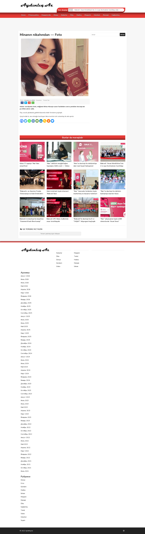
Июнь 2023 (25, 404)
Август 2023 (25, 397)
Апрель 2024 (25, 370)
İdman (23, 493)
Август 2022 (25, 438)
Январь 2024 (25, 380)
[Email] (37, 121)
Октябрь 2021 (26, 468)
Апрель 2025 (25, 330)
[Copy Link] (44, 121)
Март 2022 (25, 451)
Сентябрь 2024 (26, 353)
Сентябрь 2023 (26, 394)
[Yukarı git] (142, 531)
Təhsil (23, 510)
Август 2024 (25, 357)
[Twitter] (25, 121)
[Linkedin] (41, 121)
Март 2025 (25, 333)
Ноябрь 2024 (25, 347)
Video (23, 514)
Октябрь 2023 (26, 390)
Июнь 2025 (25, 323)
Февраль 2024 (26, 377)
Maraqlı (23, 500)
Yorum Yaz (46, 100)
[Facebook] (21, 121)
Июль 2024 (25, 360)
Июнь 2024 (25, 363)
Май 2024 (24, 367)
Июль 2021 (25, 471)
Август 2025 (25, 316)
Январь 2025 (25, 340)
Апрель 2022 (25, 448)
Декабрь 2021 (26, 461)
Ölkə (22, 504)
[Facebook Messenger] (52, 121)
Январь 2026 (25, 300)
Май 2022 (24, 444)
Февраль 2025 (26, 337)
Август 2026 (25, 276)
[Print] (48, 121)
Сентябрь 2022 (26, 434)
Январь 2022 (25, 458)
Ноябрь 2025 (25, 306)
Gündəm (24, 487)
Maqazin (23, 497)
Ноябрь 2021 (25, 464)
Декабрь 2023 (26, 384)
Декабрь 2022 (26, 424)
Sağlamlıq (24, 507)
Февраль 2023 (26, 417)
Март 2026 (25, 293)
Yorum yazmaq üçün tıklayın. (50, 234)
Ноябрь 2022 (25, 427)
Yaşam (23, 520)
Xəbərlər (24, 517)
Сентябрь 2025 (26, 313)
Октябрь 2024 (26, 350)
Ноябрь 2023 (25, 387)
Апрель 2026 (25, 289)
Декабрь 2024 (26, 343)
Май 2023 (24, 407)
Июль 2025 (25, 320)
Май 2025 (24, 326)
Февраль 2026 (26, 296)
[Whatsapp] (29, 121)
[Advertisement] (72, 24)
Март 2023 (25, 414)
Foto (22, 483)
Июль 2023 (25, 400)
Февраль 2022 (26, 454)
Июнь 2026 (25, 283)
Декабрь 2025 (26, 303)
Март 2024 (25, 374)
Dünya (23, 480)
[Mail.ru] (33, 121)
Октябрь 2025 (26, 310)
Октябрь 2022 (26, 431)
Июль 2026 (25, 279)
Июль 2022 (25, 441)
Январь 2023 (25, 421)
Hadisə (23, 490)
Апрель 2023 (25, 411)
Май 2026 (24, 286)
